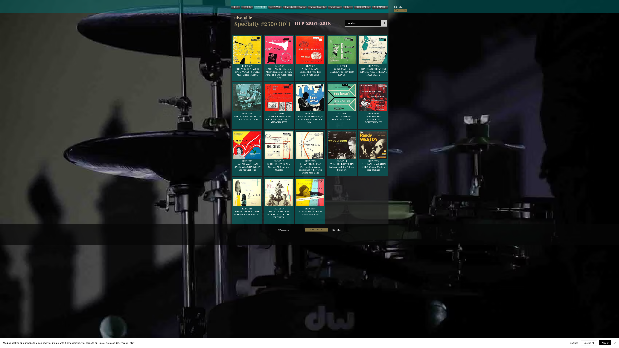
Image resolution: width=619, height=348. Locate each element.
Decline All (589, 342)
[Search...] (384, 23)
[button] (398, 7)
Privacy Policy (127, 342)
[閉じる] (615, 342)
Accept (605, 342)
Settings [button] (574, 342)
